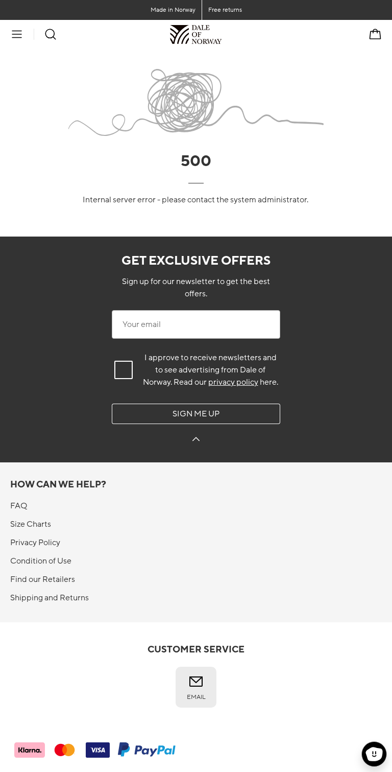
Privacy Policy (35, 542)
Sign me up (196, 413)
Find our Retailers (42, 579)
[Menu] (17, 34)
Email (196, 697)
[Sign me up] (196, 440)
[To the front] (222, 34)
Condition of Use (40, 561)
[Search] (50, 34)
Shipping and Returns (49, 597)
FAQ (18, 505)
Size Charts (30, 524)
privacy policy (233, 382)
